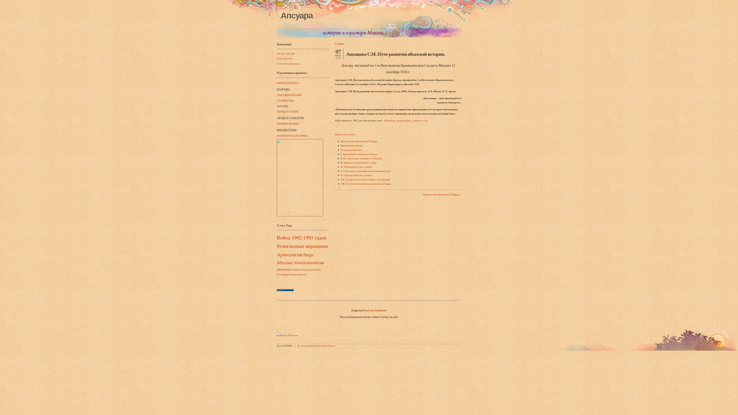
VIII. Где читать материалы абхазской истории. (366, 183)
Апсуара (297, 15)
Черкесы (297, 269)
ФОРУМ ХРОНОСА (288, 83)
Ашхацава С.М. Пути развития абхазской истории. (395, 54)
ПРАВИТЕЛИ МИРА (288, 123)
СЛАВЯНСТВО (285, 100)
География (282, 274)
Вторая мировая (297, 274)
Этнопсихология (308, 262)
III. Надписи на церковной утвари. (359, 162)
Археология (289, 254)
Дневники (284, 269)
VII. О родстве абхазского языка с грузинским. (365, 179)
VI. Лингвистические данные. (356, 175)
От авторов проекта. (351, 150)
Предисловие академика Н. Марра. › (442, 194)
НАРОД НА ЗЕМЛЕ (288, 111)
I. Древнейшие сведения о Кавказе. (359, 154)
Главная (339, 43)
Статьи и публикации (288, 63)
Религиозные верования (302, 246)
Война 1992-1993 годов (301, 237)
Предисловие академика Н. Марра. (359, 141)
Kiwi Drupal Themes (326, 345)
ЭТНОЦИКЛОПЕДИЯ (289, 95)
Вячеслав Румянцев (375, 310)
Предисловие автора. (352, 145)
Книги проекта (285, 58)
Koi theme (302, 345)
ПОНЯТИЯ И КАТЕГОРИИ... (293, 136)
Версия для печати (345, 134)
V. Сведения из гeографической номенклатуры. (366, 171)
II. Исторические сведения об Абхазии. (361, 158)
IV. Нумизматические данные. (357, 166)
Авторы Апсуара (286, 53)
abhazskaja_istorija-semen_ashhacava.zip (405, 120)
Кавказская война (311, 269)
